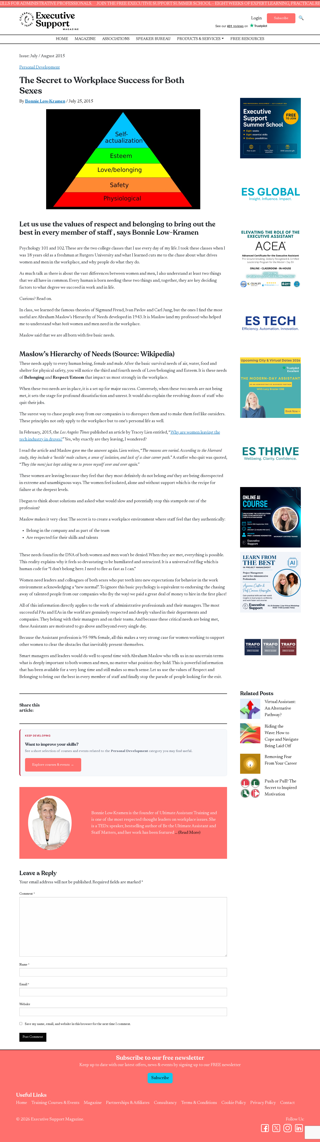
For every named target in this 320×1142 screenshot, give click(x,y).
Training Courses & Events (55, 1103)
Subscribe (281, 18)
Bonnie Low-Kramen (45, 101)
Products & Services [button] (199, 39)
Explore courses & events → (53, 765)
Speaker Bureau (153, 39)
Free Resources (247, 39)
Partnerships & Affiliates (128, 1103)
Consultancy (165, 1103)
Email (24, 984)
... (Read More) (187, 833)
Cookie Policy (233, 1103)
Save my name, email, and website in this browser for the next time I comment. (78, 1024)
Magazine (85, 39)
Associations (116, 39)
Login (256, 18)
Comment (27, 894)
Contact (287, 1103)
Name (24, 964)
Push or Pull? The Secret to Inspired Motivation (281, 788)
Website (24, 1004)
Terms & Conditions (199, 1103)
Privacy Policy (263, 1103)
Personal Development (39, 67)
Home (62, 39)
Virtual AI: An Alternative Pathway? (280, 708)
